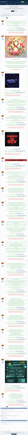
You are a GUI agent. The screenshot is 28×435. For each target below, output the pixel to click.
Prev (1, 406)
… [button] (10, 406)
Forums (7, 4)
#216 (26, 314)
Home (1, 4)
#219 (26, 358)
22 (11, 406)
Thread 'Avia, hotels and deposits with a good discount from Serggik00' (8, 409)
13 (9, 406)
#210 (26, 201)
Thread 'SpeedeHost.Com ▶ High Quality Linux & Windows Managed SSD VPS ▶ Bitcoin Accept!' (10, 415)
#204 (26, 98)
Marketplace (19, 4)
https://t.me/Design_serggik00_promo (20, 92)
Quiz (4, 4)
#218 (26, 344)
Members (15, 4)
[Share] (25, 20)
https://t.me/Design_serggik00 (16, 90)
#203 (26, 71)
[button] (25, 2)
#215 (26, 297)
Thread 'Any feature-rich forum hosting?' (5, 413)
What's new (11, 4)
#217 (26, 328)
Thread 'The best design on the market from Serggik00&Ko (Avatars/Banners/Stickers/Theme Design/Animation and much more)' (13, 411)
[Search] (27, 2)
